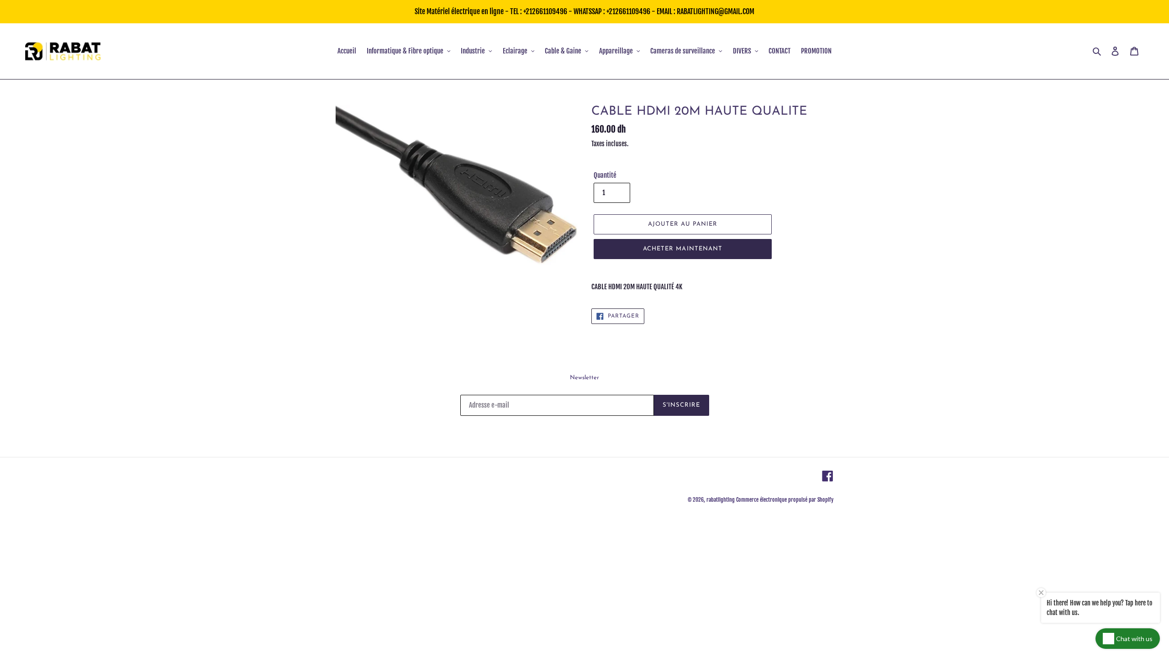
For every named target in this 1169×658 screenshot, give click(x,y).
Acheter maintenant (682, 249)
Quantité (605, 175)
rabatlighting (720, 499)
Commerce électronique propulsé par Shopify (784, 499)
